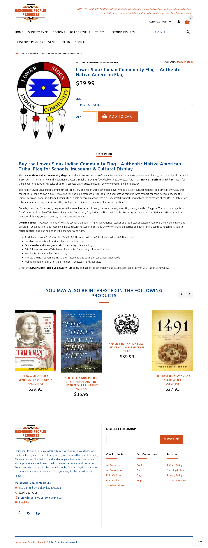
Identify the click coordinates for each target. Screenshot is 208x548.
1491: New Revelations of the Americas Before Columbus (172, 380)
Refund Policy (174, 465)
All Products (113, 465)
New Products (114, 480)
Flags (140, 475)
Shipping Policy (175, 470)
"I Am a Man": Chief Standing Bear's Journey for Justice (35, 380)
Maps (140, 480)
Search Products (115, 485)
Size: (78, 98)
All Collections (114, 470)
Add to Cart (121, 116)
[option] (35, 359)
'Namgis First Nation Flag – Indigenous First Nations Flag (127, 347)
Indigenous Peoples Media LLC (31, 542)
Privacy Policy (174, 475)
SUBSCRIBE (171, 439)
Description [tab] (104, 154)
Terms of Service (176, 480)
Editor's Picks (113, 475)
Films (140, 470)
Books (140, 465)
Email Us (24, 502)
